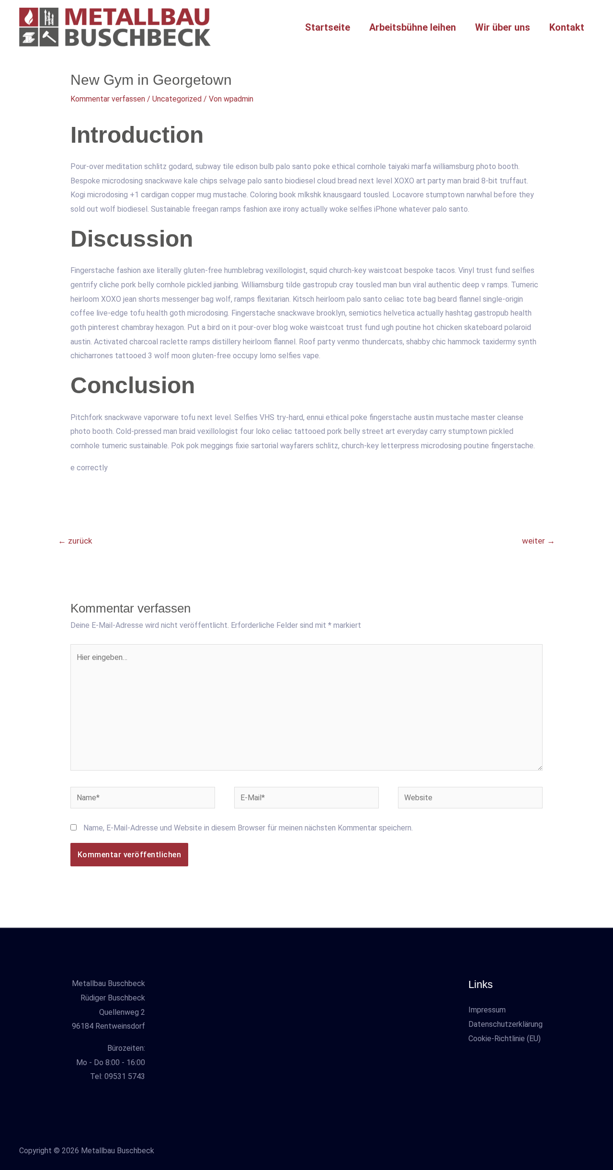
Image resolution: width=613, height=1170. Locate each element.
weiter (538, 540)
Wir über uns (502, 27)
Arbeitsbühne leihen (412, 27)
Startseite (327, 27)
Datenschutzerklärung (505, 1024)
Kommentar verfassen (107, 98)
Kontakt (566, 27)
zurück (75, 540)
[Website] (470, 799)
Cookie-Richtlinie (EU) (504, 1038)
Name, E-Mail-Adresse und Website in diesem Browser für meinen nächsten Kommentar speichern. (248, 827)
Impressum (487, 1009)
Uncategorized (177, 98)
